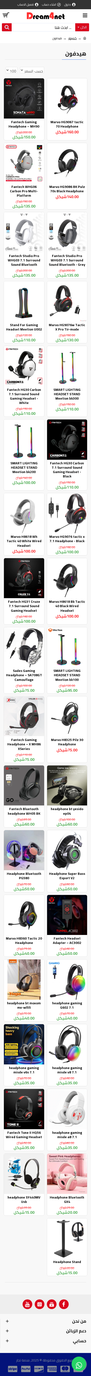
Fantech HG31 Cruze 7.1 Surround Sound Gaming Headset (24, 606)
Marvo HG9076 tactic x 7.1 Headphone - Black (67, 538)
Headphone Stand (67, 1262)
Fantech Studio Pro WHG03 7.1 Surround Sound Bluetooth (24, 260)
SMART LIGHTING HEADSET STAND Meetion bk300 (67, 394)
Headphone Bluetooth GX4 (67, 1199)
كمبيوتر (72, 38)
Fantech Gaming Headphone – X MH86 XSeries (24, 744)
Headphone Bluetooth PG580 (24, 875)
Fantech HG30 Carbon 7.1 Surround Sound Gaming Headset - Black (67, 470)
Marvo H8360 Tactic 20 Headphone (24, 940)
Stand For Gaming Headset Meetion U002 (24, 327)
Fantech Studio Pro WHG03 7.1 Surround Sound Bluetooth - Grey (67, 260)
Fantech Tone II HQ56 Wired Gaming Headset (24, 1134)
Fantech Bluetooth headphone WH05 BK (24, 811)
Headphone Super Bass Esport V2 (67, 875)
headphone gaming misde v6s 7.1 (24, 1070)
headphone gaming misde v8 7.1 (67, 1070)
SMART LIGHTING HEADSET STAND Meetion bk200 (24, 467)
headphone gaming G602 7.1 (67, 1005)
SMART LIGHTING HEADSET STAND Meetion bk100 (67, 675)
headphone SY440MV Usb (24, 1199)
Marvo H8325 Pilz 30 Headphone (67, 742)
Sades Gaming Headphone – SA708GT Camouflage (24, 675)
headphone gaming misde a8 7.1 (67, 1134)
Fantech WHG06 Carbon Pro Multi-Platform (24, 191)
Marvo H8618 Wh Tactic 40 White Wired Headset (24, 541)
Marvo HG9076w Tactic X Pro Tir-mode (67, 327)
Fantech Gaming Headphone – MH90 (23, 124)
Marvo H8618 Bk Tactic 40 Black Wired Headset (67, 606)
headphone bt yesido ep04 (67, 811)
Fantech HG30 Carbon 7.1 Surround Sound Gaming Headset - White (24, 396)
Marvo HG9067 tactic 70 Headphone (66, 124)
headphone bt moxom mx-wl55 (24, 1005)
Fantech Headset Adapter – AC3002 (67, 940)
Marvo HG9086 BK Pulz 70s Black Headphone (67, 189)
